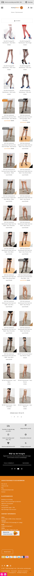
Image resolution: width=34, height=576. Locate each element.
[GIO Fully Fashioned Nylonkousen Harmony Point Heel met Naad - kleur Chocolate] (25, 106)
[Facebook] (2, 566)
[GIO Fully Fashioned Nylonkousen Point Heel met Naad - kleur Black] (9, 344)
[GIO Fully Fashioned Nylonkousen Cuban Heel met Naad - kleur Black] (9, 239)
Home (12, 12)
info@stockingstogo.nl (6, 526)
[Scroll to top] (30, 571)
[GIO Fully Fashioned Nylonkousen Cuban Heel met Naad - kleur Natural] (25, 186)
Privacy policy (4, 505)
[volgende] (21, 417)
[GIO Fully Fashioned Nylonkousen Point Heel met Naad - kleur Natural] (25, 292)
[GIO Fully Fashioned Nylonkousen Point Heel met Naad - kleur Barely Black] (9, 265)
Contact (3, 492)
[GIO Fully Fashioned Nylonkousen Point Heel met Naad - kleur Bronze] (25, 318)
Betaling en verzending (7, 499)
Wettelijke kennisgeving (22, 572)
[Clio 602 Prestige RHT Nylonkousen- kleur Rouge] (25, 32)
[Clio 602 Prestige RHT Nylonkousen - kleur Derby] (9, 81)
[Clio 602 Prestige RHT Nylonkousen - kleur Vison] (9, 56)
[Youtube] (18, 469)
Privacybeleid (14, 571)
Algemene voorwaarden (7, 503)
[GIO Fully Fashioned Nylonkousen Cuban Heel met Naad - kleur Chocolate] (9, 213)
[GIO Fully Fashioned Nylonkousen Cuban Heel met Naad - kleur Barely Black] (25, 160)
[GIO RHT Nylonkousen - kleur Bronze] (25, 371)
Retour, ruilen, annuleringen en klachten (11, 501)
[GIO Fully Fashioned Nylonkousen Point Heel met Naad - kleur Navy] (9, 292)
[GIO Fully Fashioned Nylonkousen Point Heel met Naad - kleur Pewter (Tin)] (25, 239)
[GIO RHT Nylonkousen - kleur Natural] (25, 395)
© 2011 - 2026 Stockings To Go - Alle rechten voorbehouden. (16, 568)
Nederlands (7, 551)
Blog (2, 488)
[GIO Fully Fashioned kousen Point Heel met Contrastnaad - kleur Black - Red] (25, 265)
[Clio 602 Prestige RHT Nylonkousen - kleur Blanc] (9, 32)
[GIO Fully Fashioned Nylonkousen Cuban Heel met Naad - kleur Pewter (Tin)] (25, 134)
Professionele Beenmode (7, 490)
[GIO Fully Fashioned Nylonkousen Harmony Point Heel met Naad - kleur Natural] (9, 106)
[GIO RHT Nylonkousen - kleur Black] (9, 371)
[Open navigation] (5, 8)
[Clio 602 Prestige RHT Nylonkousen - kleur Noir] (25, 81)
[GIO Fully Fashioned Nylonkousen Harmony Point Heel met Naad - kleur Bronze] (9, 134)
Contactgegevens (12, 572)
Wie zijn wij (4, 484)
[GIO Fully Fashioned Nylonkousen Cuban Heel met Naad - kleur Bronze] (25, 213)
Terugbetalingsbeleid (5, 571)
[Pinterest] (14, 469)
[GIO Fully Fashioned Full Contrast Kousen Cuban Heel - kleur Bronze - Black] (9, 160)
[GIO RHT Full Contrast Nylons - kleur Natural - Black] (25, 344)
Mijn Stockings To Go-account (8, 509)
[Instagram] (21, 469)
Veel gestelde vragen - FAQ (8, 507)
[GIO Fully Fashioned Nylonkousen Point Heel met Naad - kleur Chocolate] (9, 318)
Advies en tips (4, 486)
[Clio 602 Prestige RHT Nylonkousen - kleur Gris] (25, 56)
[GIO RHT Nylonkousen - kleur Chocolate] (9, 395)
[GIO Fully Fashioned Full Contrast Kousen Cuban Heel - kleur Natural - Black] (9, 186)
